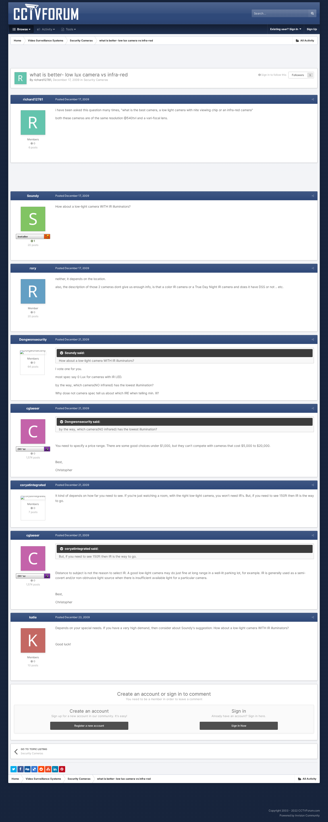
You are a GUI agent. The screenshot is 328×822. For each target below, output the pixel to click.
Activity (46, 29)
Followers (298, 75)
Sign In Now (238, 725)
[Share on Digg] (27, 769)
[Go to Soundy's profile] (33, 219)
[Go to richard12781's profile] (21, 78)
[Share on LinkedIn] (55, 769)
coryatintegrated (33, 485)
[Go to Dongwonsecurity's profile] (33, 352)
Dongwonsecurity (33, 339)
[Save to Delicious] (34, 769)
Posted (72, 99)
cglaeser (32, 408)
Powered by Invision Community (300, 815)
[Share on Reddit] (41, 769)
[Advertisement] (164, 57)
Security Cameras (96, 80)
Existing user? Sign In (284, 29)
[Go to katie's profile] (33, 640)
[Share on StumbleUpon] (48, 769)
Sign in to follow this (273, 74)
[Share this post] (313, 99)
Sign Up (312, 29)
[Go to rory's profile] (33, 291)
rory (33, 268)
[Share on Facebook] (20, 769)
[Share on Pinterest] (62, 769)
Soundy (33, 196)
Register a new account (89, 725)
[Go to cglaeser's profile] (33, 431)
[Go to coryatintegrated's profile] (33, 497)
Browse (22, 29)
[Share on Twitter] (13, 769)
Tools (69, 29)
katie (33, 617)
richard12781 (42, 80)
